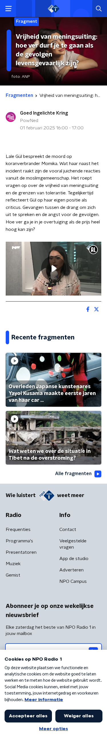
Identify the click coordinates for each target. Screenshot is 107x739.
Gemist (13, 575)
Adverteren (71, 570)
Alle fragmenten (73, 473)
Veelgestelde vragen (72, 544)
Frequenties (18, 529)
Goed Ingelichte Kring (44, 113)
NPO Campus (73, 581)
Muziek (13, 563)
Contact (67, 529)
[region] (53, 268)
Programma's (19, 541)
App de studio (73, 558)
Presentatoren (21, 552)
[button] (8, 8)
